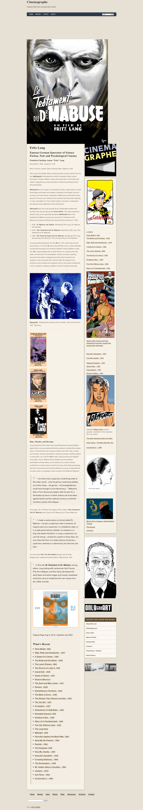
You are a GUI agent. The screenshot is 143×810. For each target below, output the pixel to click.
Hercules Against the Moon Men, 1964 (52, 736)
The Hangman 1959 (43, 748)
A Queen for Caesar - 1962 (47, 656)
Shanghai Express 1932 (45, 713)
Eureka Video (90, 642)
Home (31, 14)
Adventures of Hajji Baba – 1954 (49, 709)
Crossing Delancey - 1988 (46, 759)
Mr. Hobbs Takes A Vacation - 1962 (50, 767)
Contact (91, 794)
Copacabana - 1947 (93, 370)
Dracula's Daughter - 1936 (46, 755)
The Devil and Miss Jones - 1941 (49, 683)
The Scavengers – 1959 (45, 763)
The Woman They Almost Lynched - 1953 (53, 698)
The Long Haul (41, 728)
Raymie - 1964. (41, 744)
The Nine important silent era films (99, 438)
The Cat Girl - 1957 (43, 702)
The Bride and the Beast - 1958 (49, 660)
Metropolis (37, 176)
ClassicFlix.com (91, 624)
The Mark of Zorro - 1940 (46, 694)
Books (55, 794)
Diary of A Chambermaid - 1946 (49, 721)
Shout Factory (90, 655)
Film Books (90, 527)
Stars (48, 794)
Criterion (89, 646)
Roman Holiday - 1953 (94, 373)
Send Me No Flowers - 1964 (47, 740)
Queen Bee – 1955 (93, 366)
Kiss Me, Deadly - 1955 (45, 751)
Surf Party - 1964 (42, 774)
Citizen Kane (98, 429)
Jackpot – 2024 (41, 770)
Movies (38, 14)
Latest (45, 14)
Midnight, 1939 (41, 732)
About (53, 14)
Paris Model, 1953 (43, 648)
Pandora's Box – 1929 (44, 717)
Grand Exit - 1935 (42, 671)
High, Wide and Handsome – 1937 (50, 652)
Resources (71, 794)
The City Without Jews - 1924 (48, 725)
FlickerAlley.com (91, 628)
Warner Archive (91, 637)
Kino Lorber (90, 633)
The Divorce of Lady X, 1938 (47, 668)
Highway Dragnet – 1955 (95, 363)
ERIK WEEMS (35, 807)
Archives (89, 530)
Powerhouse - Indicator (93, 651)
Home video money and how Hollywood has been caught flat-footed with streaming (98, 343)
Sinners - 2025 (41, 687)
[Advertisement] (71, 27)
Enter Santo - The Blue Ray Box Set (99, 443)
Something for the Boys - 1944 (48, 690)
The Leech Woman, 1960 (46, 664)
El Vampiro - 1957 (42, 706)
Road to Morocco (42, 679)
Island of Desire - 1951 (45, 675)
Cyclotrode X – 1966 (44, 778)
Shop (62, 794)
